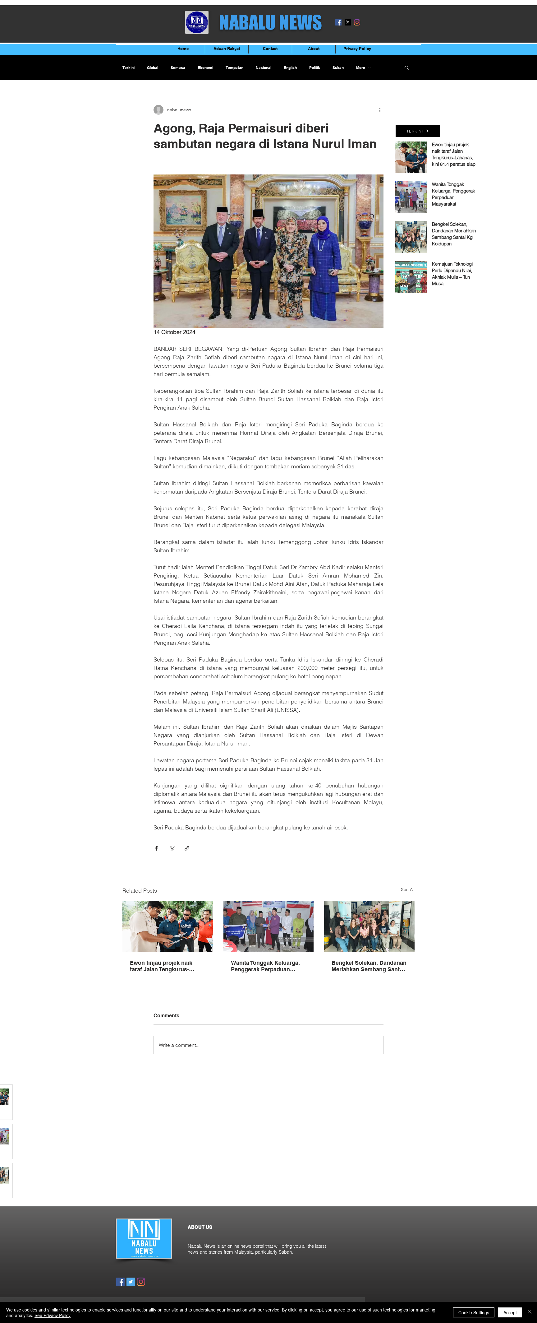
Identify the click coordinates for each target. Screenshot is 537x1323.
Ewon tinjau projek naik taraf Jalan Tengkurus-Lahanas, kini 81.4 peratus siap (165, 966)
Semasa (178, 67)
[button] (407, 67)
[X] (348, 22)
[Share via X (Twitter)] (172, 848)
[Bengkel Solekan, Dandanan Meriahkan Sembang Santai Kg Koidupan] (369, 926)
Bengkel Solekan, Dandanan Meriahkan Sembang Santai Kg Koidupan (369, 966)
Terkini (128, 67)
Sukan (338, 67)
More (360, 67)
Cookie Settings (473, 1312)
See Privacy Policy (52, 1315)
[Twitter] (130, 1282)
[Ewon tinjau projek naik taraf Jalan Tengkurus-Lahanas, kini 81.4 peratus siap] (167, 926)
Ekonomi (205, 67)
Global (152, 67)
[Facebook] (338, 22)
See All (408, 889)
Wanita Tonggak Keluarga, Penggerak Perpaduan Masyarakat (265, 966)
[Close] (529, 1312)
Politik (314, 67)
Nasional (263, 67)
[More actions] (379, 110)
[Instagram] (357, 22)
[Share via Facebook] (156, 848)
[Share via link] (187, 848)
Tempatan (234, 67)
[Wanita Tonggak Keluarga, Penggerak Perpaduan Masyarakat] (268, 926)
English (290, 67)
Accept (510, 1312)
